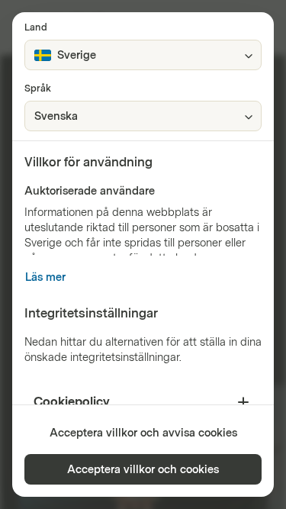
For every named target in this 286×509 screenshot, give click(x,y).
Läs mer (45, 277)
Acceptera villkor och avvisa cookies (143, 433)
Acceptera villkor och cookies (143, 469)
